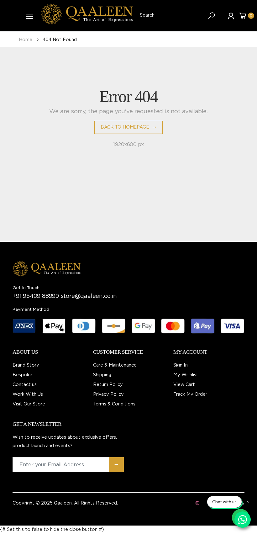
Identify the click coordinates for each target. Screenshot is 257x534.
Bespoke (22, 375)
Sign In (180, 365)
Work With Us (28, 394)
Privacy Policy (108, 394)
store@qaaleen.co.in (89, 296)
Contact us (25, 384)
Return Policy (108, 384)
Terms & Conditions (114, 404)
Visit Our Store (29, 404)
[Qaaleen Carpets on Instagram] (197, 503)
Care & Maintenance (115, 365)
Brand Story (26, 365)
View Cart (184, 384)
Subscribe (116, 464)
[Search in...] (211, 16)
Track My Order (190, 394)
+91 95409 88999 (36, 296)
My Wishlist (185, 375)
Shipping (102, 375)
